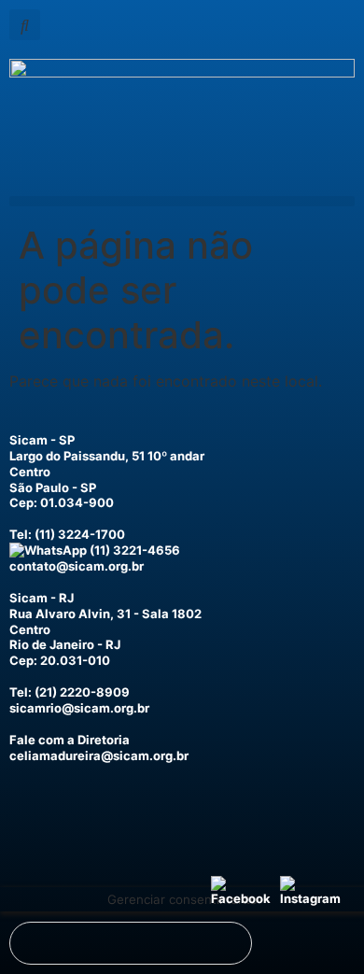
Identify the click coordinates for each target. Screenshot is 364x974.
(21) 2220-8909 (82, 692)
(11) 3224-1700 (80, 534)
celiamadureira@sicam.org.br (99, 755)
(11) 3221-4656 (133, 550)
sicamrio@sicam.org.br (79, 707)
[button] (24, 24)
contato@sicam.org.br (76, 565)
